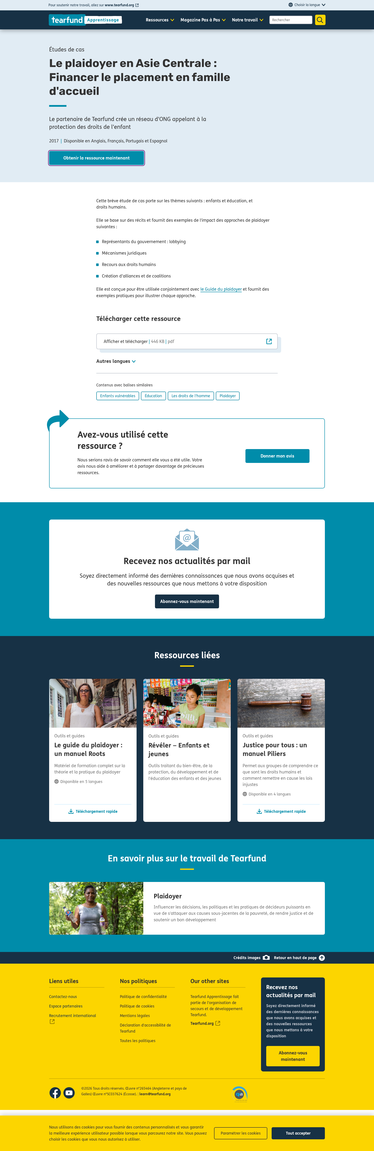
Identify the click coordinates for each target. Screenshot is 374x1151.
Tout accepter (298, 1133)
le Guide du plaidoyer (221, 289)
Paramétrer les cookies (241, 1133)
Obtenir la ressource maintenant (96, 158)
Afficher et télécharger (139, 341)
